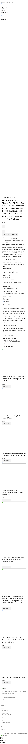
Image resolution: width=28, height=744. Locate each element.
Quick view (7, 674)
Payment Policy (5, 720)
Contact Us (3, 717)
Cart (2, 726)
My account (4, 732)
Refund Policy (4, 713)
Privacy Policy (4, 710)
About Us (3, 705)
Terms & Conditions (5, 722)
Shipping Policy (5, 708)
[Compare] (3, 674)
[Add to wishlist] (11, 674)
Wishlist (3, 729)
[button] (6, 682)
